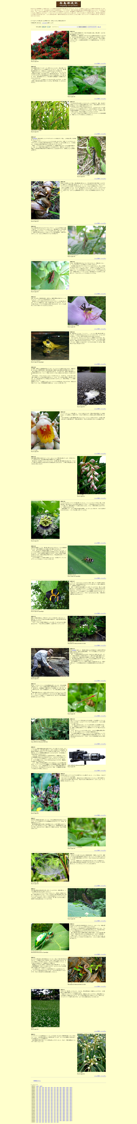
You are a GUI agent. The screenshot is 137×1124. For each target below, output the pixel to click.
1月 (37, 1087)
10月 (64, 1087)
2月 (40, 1087)
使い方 (99, 26)
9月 (60, 1087)
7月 (54, 1087)
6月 (52, 1087)
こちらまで (44, 22)
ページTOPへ (97, 63)
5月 (49, 1087)
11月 (37, 1086)
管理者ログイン (37, 1080)
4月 (46, 1087)
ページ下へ (103, 63)
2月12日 (35, 138)
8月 (57, 1087)
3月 (43, 1087)
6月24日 (74, 650)
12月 (41, 1086)
